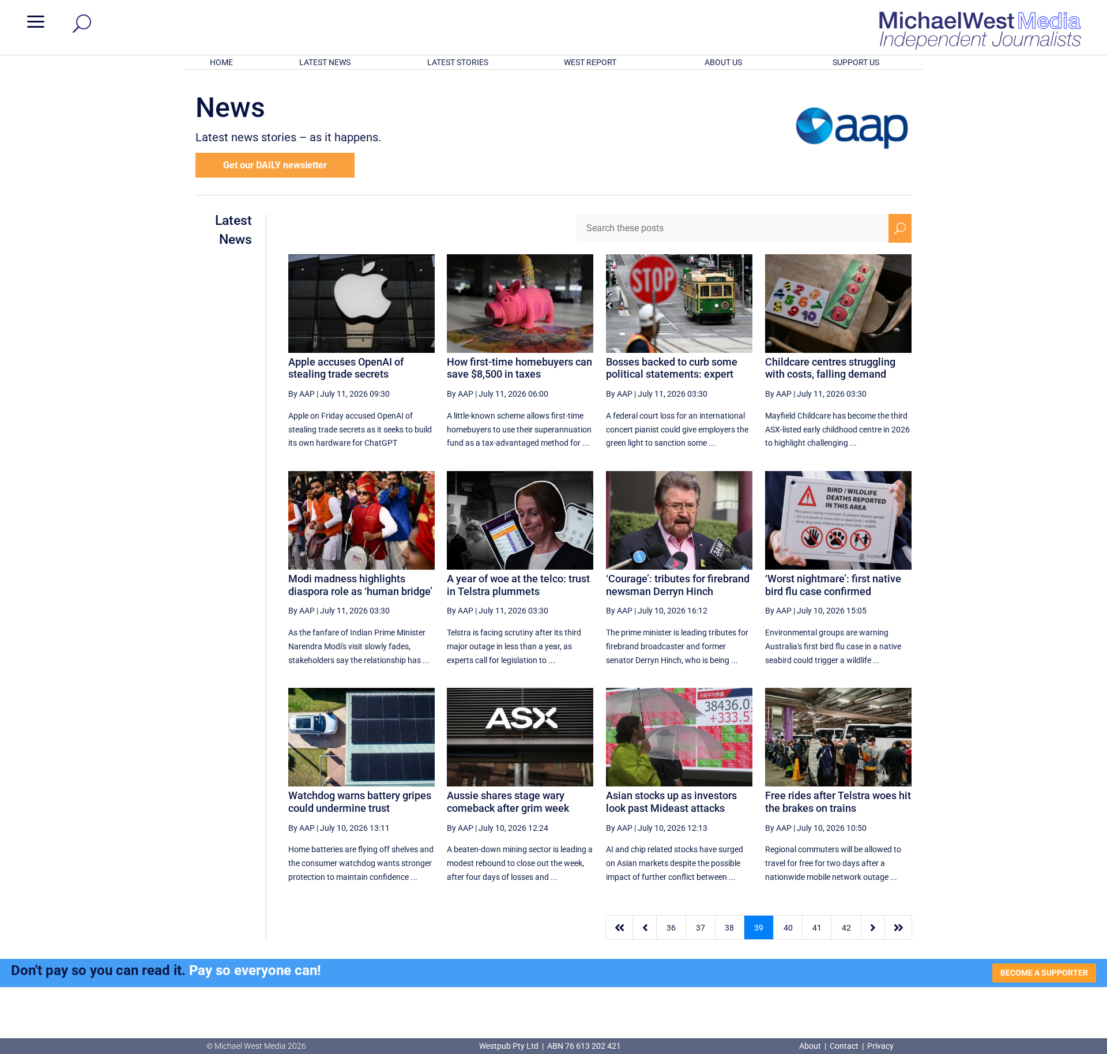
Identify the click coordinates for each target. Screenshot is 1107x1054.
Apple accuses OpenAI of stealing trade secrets (346, 368)
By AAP (301, 393)
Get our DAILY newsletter (275, 165)
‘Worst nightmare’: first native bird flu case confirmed (833, 585)
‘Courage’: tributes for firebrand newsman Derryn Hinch (678, 585)
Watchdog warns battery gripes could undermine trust (359, 801)
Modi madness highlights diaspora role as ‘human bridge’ (360, 585)
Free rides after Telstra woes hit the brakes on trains (838, 801)
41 (817, 927)
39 (758, 927)
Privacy (880, 1046)
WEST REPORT (590, 62)
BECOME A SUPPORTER (1044, 972)
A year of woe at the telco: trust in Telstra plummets (518, 585)
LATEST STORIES (457, 62)
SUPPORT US (856, 62)
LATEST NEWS (325, 62)
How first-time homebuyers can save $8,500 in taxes (519, 368)
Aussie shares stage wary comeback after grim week (508, 801)
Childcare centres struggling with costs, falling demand (830, 368)
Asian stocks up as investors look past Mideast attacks (671, 801)
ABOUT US (723, 62)
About (811, 1046)
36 (671, 927)
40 (788, 927)
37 (700, 927)
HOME (221, 62)
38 (729, 927)
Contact (844, 1046)
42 (846, 927)
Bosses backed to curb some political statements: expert (671, 368)
